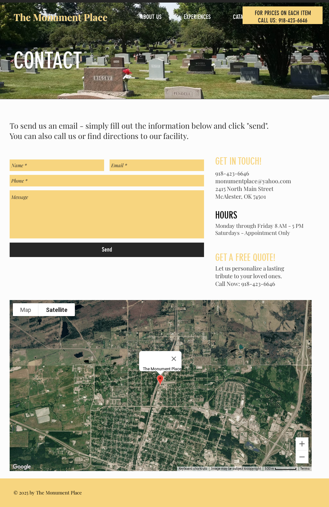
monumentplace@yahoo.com (253, 181)
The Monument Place (60, 17)
